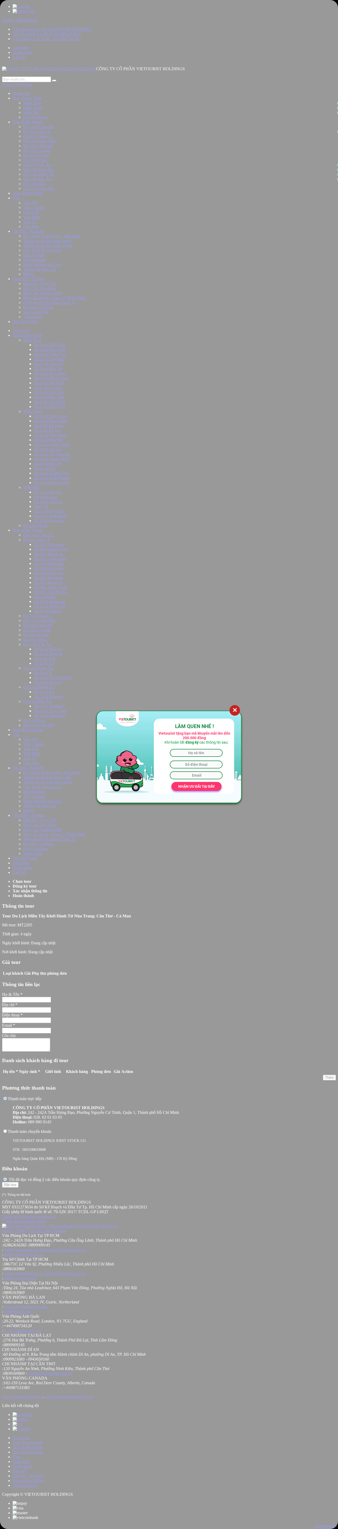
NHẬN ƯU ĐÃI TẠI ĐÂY (196, 786)
